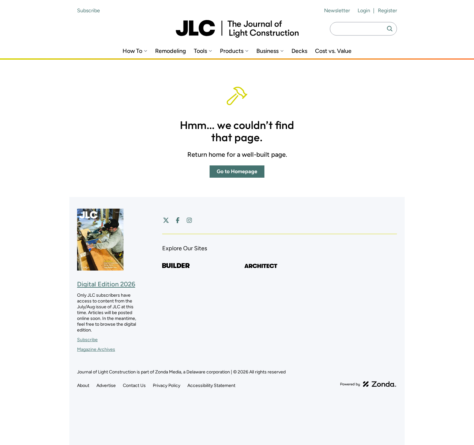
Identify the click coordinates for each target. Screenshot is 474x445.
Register (387, 10)
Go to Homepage (237, 171)
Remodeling (170, 51)
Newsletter (337, 10)
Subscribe (88, 10)
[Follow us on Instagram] (189, 220)
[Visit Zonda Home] (368, 384)
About (83, 385)
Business (267, 51)
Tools (200, 51)
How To (132, 51)
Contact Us (134, 385)
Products (231, 51)
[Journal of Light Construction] (237, 29)
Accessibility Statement (211, 385)
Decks (299, 51)
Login (364, 10)
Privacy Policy (166, 385)
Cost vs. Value (333, 51)
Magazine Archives (96, 349)
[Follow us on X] (166, 220)
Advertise (106, 385)
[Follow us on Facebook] (178, 220)
